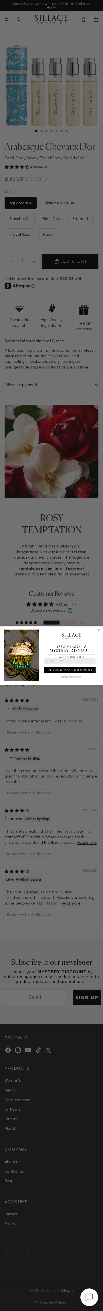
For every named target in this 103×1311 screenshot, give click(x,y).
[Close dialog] (99, 630)
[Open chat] (89, 1297)
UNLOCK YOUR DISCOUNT (69, 669)
